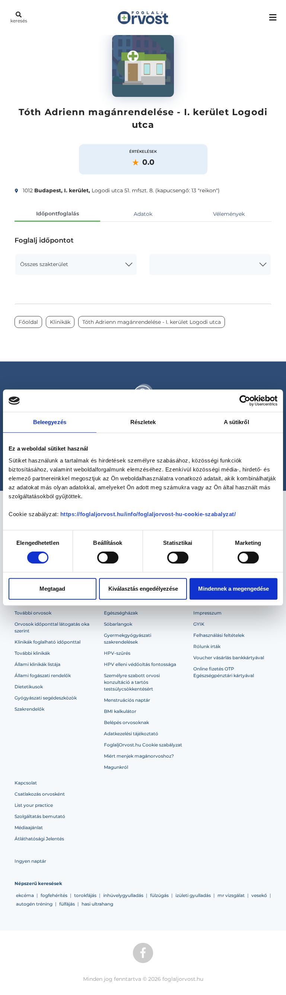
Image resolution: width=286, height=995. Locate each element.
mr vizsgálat (231, 895)
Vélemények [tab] (229, 214)
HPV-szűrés (117, 653)
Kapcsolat (26, 783)
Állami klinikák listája (37, 664)
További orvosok (33, 613)
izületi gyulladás (193, 895)
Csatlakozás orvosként (40, 794)
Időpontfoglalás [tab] (57, 213)
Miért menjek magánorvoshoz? (139, 756)
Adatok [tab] (143, 214)
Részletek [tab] (143, 422)
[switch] (107, 557)
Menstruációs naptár (127, 700)
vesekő (259, 895)
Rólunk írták (206, 646)
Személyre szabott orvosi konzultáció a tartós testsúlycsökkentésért (132, 682)
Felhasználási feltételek (218, 635)
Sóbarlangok (118, 624)
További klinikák (32, 653)
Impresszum (207, 613)
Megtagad (52, 588)
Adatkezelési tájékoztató (131, 733)
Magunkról (116, 767)
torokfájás (85, 895)
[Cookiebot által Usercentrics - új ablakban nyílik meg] (244, 400)
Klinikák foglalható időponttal (47, 642)
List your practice (34, 805)
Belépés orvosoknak (126, 722)
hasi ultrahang (97, 904)
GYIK (198, 624)
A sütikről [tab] (236, 422)
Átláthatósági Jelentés (39, 838)
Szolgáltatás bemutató (40, 816)
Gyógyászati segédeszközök (46, 698)
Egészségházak (121, 613)
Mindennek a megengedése (233, 588)
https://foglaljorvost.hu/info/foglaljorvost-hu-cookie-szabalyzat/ (148, 514)
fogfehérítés (54, 895)
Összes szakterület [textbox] (44, 264)
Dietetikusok (29, 686)
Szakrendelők (29, 709)
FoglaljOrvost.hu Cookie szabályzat (143, 745)
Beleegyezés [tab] (49, 422)
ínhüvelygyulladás (123, 895)
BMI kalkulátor (120, 711)
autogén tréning (34, 904)
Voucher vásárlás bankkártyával (228, 657)
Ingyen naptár (30, 861)
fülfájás (67, 904)
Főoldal (28, 322)
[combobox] (76, 264)
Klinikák (60, 322)
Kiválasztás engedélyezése (143, 588)
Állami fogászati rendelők (43, 675)
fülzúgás (159, 895)
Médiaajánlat (29, 827)
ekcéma (25, 895)
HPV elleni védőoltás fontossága (140, 664)
